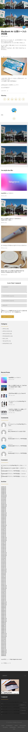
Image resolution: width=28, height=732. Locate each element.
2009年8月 (3, 607)
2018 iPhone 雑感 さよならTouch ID (17, 393)
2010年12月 (4, 585)
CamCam (10, 444)
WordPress (6, 343)
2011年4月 (3, 580)
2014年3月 (3, 533)
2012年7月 (3, 559)
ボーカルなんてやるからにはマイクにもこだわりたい (14, 245)
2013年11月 (4, 539)
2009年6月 (3, 610)
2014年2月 (3, 535)
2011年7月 (3, 576)
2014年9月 (3, 526)
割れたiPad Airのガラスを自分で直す (17, 431)
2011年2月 (3, 583)
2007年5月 (3, 643)
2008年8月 (3, 624)
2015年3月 (3, 521)
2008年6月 (3, 626)
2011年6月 (3, 577)
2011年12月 (4, 569)
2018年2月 (3, 493)
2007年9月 (3, 637)
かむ (2, 114)
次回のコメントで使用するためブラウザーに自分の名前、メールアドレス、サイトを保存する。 (14, 311)
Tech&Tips (6, 341)
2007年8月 (3, 639)
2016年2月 (3, 510)
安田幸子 (10, 429)
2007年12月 (4, 633)
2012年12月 (4, 552)
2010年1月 (3, 600)
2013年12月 (4, 537)
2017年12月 (4, 495)
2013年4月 (3, 547)
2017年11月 (4, 496)
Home (2, 725)
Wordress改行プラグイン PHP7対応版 (17, 438)
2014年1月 (3, 536)
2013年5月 (3, 546)
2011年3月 (3, 581)
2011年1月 (3, 584)
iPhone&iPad (6, 336)
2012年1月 (3, 567)
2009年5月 (3, 611)
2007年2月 (3, 647)
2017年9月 (3, 498)
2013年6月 (3, 544)
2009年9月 (3, 606)
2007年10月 (4, 636)
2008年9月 (3, 622)
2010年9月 (3, 589)
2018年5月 (3, 491)
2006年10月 (4, 652)
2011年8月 (3, 574)
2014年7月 (3, 529)
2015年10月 (4, 515)
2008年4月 (3, 628)
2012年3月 (3, 565)
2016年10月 (4, 506)
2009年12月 (4, 602)
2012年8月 (3, 558)
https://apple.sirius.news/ (16, 659)
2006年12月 (4, 650)
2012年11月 (4, 554)
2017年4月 (3, 500)
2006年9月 (3, 654)
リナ (9, 422)
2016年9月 (3, 507)
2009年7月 (3, 609)
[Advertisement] (13, 359)
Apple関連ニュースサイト (7, 193)
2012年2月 (3, 566)
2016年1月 (3, 511)
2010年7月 (3, 592)
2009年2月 (3, 615)
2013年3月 (3, 548)
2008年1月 (3, 632)
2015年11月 (4, 514)
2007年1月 (3, 648)
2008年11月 (4, 620)
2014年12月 (4, 525)
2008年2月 (3, 630)
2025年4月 (3, 487)
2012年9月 (3, 556)
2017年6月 (3, 499)
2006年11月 (4, 651)
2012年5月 (3, 562)
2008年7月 (3, 625)
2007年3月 (3, 646)
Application (6, 333)
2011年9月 (3, 573)
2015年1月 (3, 524)
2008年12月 (4, 618)
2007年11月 (4, 635)
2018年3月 (3, 492)
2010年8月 (3, 591)
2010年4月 (3, 596)
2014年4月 (3, 532)
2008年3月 (3, 629)
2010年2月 (3, 599)
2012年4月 (3, 563)
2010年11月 (4, 587)
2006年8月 (3, 655)
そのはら (10, 437)
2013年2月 (3, 550)
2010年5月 (3, 595)
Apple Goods (6, 331)
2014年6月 (3, 530)
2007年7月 (3, 640)
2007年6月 (3, 641)
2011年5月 (3, 578)
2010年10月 (4, 588)
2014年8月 (3, 528)
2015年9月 (3, 517)
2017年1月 (3, 503)
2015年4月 (3, 519)
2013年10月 (4, 540)
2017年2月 (3, 502)
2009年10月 (4, 604)
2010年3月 (3, 598)
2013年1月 (3, 551)
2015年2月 (3, 522)
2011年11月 (3, 570)
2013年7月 (3, 543)
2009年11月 (4, 603)
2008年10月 (4, 621)
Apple (4, 328)
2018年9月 (3, 489)
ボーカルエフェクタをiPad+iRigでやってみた (12, 465)
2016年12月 (4, 504)
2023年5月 (3, 488)
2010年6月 (3, 593)
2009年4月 (3, 613)
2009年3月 (3, 614)
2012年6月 (3, 561)
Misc (2, 29)
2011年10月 (4, 572)
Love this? (3, 90)
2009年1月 (3, 617)
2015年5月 (3, 518)
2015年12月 (4, 513)
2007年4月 (3, 644)
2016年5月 (3, 508)
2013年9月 (3, 541)
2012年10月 (4, 555)
